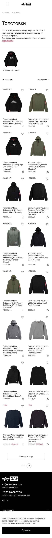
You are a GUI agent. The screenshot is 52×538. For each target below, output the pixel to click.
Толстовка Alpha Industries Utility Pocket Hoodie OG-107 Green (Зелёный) (37, 165)
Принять (26, 530)
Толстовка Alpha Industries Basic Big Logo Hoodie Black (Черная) (13, 121)
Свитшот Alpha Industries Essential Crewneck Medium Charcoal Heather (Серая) (38, 349)
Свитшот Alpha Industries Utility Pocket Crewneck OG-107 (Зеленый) (38, 121)
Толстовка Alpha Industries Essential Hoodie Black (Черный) (12, 393)
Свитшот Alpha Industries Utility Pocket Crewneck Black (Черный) (38, 303)
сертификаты (7, 41)
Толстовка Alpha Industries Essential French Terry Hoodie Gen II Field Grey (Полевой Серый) (13, 257)
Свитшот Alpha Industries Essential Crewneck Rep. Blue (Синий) (13, 437)
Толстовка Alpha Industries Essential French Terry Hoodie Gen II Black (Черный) (38, 256)
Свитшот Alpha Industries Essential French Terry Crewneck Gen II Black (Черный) (38, 211)
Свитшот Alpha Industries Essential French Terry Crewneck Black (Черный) (38, 438)
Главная (5, 12)
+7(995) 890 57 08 (12, 492)
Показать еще (26, 456)
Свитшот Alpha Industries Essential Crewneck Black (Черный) (38, 393)
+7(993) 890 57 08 (12, 484)
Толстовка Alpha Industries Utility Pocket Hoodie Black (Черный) (12, 210)
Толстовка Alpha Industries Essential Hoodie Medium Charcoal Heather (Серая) (13, 349)
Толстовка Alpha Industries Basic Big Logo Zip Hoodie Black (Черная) (13, 165)
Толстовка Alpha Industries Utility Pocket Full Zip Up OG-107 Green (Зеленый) (12, 304)
